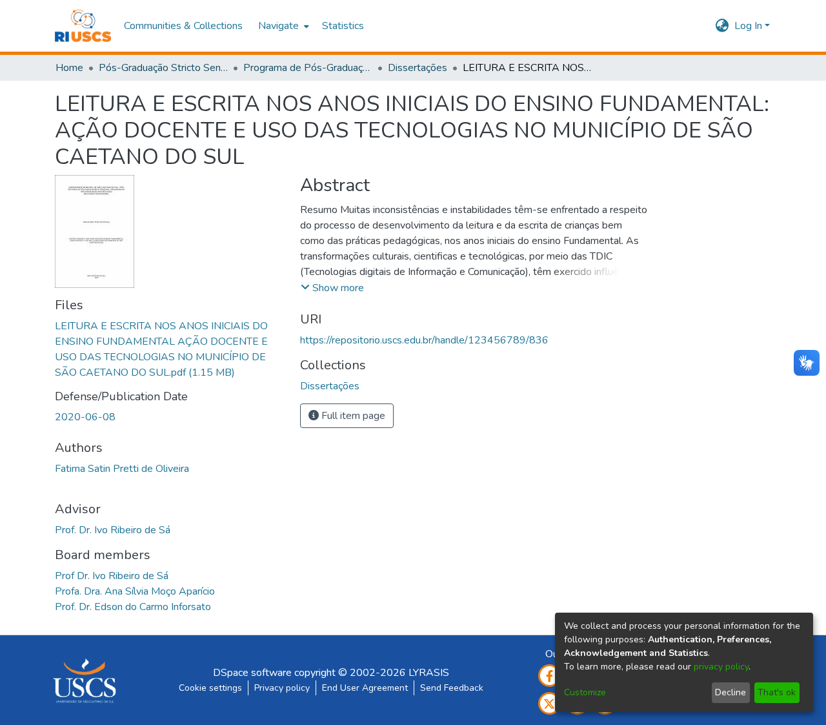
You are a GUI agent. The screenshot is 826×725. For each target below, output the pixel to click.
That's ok (777, 692)
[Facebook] (549, 675)
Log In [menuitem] (748, 26)
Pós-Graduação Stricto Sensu (163, 68)
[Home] (83, 26)
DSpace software (252, 673)
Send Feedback (451, 688)
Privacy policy (282, 688)
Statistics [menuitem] (343, 26)
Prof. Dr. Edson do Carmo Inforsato (133, 607)
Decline (730, 692)
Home (69, 68)
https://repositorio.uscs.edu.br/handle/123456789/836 (424, 340)
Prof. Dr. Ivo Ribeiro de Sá (112, 530)
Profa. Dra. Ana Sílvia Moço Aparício (135, 591)
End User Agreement (365, 688)
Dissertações (417, 68)
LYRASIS (428, 673)
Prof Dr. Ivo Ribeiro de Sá (111, 576)
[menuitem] (282, 26)
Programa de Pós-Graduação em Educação (307, 68)
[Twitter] (549, 703)
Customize (585, 692)
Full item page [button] (352, 416)
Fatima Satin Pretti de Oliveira (122, 469)
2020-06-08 (85, 417)
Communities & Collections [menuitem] (183, 26)
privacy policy (721, 666)
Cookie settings (210, 688)
